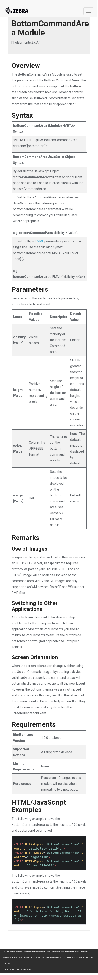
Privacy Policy (26, 969)
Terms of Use (14, 969)
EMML (39, 241)
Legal (5, 969)
